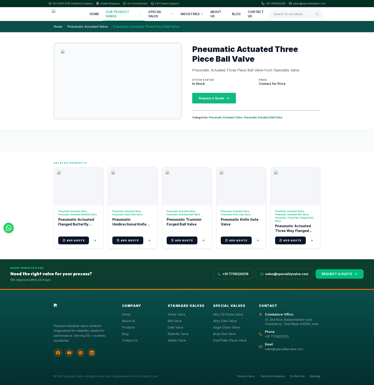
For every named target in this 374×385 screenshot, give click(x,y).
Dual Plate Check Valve (230, 340)
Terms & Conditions (272, 376)
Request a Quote (211, 98)
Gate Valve (175, 327)
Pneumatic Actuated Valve (88, 26)
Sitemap (315, 376)
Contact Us (256, 14)
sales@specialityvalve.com (309, 3)
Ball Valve (175, 321)
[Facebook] (58, 352)
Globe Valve (176, 314)
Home (94, 14)
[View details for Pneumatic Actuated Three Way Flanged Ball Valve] (312, 240)
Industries (190, 14)
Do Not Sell (297, 376)
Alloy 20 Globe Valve (228, 314)
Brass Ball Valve (224, 334)
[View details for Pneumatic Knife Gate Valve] (257, 240)
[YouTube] (69, 352)
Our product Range (117, 14)
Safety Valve (177, 340)
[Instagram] (80, 352)
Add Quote (76, 240)
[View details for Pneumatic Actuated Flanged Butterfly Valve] (95, 240)
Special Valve (154, 14)
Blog (236, 14)
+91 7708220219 (275, 3)
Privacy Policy (246, 376)
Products (128, 327)
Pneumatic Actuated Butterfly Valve (77, 214)
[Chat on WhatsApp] (8, 228)
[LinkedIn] (91, 352)
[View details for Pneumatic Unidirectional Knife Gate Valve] (149, 240)
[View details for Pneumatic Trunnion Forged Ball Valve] (203, 240)
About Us (215, 14)
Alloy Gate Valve (225, 321)
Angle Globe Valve (226, 327)
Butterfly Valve (178, 334)
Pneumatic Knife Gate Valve (127, 214)
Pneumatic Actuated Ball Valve (263, 117)
